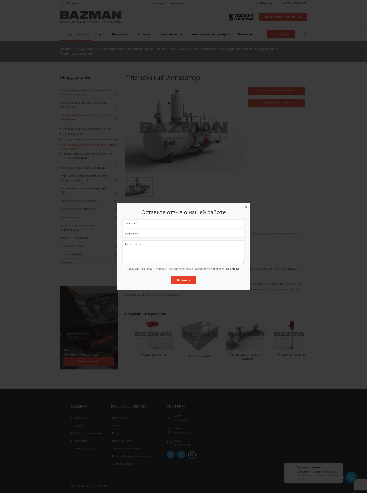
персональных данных (225, 268)
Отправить (183, 280)
